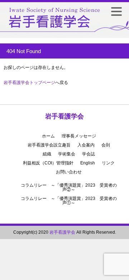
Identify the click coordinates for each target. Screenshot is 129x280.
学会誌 (88, 154)
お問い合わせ (69, 172)
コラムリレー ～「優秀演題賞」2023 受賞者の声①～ (69, 200)
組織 (47, 154)
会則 (105, 145)
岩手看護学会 (64, 116)
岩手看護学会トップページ (29, 82)
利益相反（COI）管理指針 (48, 163)
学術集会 (66, 154)
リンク (108, 163)
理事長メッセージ (79, 136)
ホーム (48, 136)
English (87, 163)
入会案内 (86, 145)
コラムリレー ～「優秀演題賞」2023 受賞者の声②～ (69, 187)
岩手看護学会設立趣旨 (49, 145)
